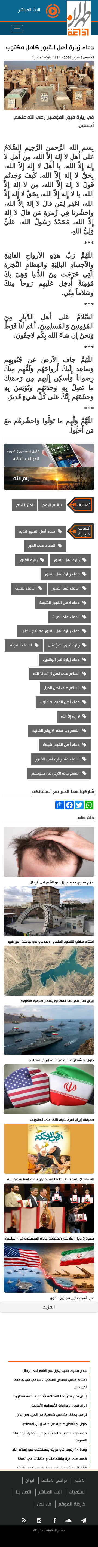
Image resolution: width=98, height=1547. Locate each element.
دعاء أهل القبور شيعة (61, 744)
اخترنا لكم (24, 505)
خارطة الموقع (72, 1504)
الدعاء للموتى (20, 645)
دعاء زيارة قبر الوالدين (61, 659)
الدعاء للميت (25, 588)
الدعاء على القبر (41, 545)
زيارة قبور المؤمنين (64, 645)
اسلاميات (77, 1492)
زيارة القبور (28, 560)
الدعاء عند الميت (66, 617)
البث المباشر (50, 1492)
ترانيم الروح (52, 505)
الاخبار (80, 1480)
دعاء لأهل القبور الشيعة (59, 602)
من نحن (44, 1504)
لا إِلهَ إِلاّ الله (70, 716)
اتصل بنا (23, 1492)
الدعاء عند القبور (66, 588)
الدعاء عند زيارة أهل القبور (57, 759)
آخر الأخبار (76, 1341)
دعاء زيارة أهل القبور (62, 574)
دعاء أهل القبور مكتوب (60, 702)
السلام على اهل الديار (62, 688)
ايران (29, 1480)
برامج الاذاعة (54, 1480)
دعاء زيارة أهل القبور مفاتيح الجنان (51, 631)
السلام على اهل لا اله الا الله (56, 673)
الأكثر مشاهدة (71, 1354)
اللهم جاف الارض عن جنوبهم (55, 773)
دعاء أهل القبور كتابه (37, 531)
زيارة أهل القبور (67, 560)
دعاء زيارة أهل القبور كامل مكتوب (50, 47)
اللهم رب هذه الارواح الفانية (56, 730)
